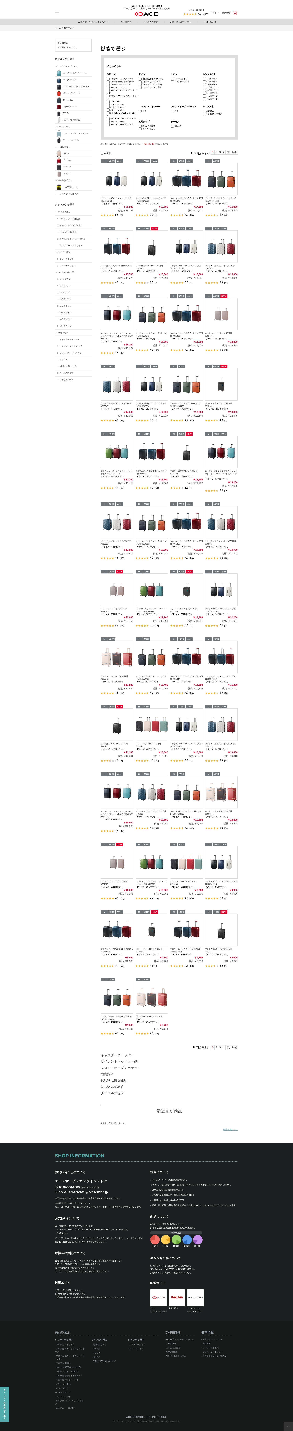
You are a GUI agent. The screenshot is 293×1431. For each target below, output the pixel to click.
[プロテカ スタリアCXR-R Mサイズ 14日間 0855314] (186, 930)
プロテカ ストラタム (118, 87)
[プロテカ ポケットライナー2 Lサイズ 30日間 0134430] (186, 384)
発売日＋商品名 (161, 144)
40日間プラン (212, 99)
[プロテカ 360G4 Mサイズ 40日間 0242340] (152, 246)
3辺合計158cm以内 (214, 114)
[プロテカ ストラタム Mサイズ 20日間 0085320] (152, 792)
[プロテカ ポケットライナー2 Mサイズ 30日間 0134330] (152, 522)
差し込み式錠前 (148, 126)
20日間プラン (212, 93)
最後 (234, 152)
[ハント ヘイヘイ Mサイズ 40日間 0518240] (221, 384)
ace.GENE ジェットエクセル (123, 118)
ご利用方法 (125, 22)
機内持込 (210, 111)
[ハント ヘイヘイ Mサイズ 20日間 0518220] (152, 930)
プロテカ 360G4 (117, 121)
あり (144, 111)
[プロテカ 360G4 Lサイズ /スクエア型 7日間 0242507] (186, 724)
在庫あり (178, 126)
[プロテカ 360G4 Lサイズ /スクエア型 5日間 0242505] (221, 862)
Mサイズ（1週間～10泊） (153, 85)
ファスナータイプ (181, 82)
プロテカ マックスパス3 (120, 85)
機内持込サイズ (100, 1344)
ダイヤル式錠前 (148, 129)
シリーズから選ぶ (64, 1339)
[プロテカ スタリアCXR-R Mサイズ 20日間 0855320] (221, 657)
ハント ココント (117, 110)
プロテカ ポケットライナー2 (122, 82)
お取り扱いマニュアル (180, 22)
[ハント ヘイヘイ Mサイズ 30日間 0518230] (186, 589)
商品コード (114, 144)
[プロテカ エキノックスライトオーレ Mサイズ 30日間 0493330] (152, 589)
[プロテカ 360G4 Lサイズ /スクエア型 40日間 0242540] (117, 179)
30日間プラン (212, 96)
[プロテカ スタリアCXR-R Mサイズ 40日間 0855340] (117, 246)
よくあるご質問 (150, 22)
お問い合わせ (209, 22)
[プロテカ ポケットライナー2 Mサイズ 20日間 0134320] (186, 792)
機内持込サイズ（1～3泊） (153, 79)
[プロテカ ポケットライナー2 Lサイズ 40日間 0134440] (221, 179)
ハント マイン (116, 101)
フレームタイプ (180, 79)
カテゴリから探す (64, 58)
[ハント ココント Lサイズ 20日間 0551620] (117, 862)
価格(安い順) (138, 144)
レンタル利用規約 (211, 1348)
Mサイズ (96, 1353)
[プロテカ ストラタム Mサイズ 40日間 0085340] (117, 384)
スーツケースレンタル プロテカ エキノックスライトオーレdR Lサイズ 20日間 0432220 (117, 814)
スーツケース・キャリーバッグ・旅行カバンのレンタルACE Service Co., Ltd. (141, 1421)
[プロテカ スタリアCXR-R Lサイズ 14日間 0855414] (186, 657)
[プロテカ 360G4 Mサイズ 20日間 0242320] (117, 724)
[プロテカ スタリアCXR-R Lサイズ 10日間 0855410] (117, 930)
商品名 (123, 144)
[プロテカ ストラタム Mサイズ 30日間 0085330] (221, 522)
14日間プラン (212, 90)
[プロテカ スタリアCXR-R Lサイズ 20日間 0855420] (186, 522)
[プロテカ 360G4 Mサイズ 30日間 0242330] (186, 452)
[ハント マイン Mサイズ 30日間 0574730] (186, 862)
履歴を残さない (230, 1129)
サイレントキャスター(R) (120, 1061)
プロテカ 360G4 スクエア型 (121, 124)
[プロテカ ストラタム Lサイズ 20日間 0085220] (221, 724)
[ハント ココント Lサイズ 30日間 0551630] (117, 589)
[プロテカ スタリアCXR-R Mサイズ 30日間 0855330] (152, 452)
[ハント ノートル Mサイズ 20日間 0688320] (152, 997)
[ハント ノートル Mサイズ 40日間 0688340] (117, 657)
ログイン (214, 12)
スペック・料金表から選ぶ (5, 1404)
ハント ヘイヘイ (117, 107)
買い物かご (62, 43)
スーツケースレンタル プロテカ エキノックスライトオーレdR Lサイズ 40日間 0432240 (117, 336)
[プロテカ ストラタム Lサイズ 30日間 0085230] (117, 522)
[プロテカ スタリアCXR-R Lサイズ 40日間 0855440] (186, 179)
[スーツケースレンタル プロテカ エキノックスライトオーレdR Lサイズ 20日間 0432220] (117, 792)
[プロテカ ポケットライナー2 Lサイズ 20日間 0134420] (152, 657)
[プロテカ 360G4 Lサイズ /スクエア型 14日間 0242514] (152, 384)
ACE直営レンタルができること (93, 22)
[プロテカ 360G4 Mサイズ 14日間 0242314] (221, 930)
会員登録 (226, 12)
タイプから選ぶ (136, 1339)
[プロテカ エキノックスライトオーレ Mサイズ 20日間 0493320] (152, 862)
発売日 (129, 144)
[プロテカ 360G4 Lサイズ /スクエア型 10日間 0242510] (221, 589)
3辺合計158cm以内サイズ (104, 1361)
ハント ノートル (117, 104)
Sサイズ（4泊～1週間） (152, 82)
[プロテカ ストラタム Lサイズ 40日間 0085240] (221, 246)
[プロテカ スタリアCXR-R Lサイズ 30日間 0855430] (186, 314)
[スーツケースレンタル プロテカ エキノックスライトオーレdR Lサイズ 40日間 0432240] (117, 314)
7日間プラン (211, 85)
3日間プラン (211, 79)
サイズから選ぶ (100, 1339)
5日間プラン (211, 82)
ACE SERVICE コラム (176, 1356)
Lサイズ (96, 1357)
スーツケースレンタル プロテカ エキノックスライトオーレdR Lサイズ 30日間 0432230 (221, 474)
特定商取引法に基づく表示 (214, 1356)
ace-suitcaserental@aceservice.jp (83, 1192)
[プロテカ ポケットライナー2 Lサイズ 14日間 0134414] (117, 997)
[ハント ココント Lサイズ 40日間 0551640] (221, 314)
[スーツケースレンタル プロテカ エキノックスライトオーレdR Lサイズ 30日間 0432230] (221, 452)
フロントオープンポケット (121, 1068)
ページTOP (288, 1426)
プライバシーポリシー (212, 1352)
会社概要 (207, 1343)
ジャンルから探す (64, 204)
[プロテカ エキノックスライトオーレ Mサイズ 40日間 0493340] (117, 452)
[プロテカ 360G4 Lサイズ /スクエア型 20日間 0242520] (186, 246)
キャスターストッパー (117, 1055)
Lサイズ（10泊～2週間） (152, 87)
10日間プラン (212, 87)
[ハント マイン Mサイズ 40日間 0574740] (152, 724)
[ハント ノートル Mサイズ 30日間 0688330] (221, 792)
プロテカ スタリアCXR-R (121, 79)
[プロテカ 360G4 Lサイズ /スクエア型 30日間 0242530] (152, 179)
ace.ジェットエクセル (66, 1408)
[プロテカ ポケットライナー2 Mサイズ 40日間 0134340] (152, 314)
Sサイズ (96, 1349)
